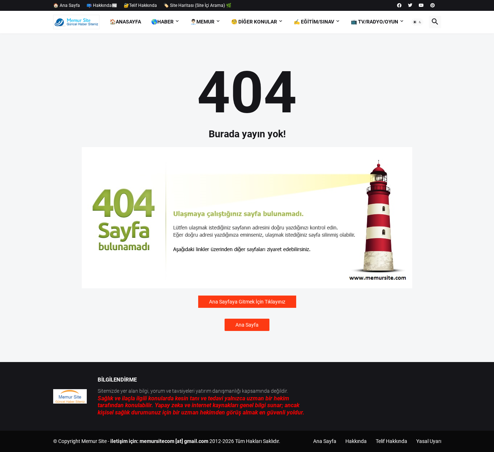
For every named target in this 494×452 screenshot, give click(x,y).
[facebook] (399, 5)
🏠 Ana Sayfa (66, 5)
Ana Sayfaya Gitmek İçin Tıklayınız (247, 302)
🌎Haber (162, 22)
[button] (417, 22)
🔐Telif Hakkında (140, 5)
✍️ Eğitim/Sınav (314, 22)
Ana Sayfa (247, 325)
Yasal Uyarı (428, 441)
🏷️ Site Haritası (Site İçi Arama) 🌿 (197, 5)
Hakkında (356, 441)
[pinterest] (432, 5)
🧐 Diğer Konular (254, 22)
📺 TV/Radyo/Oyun (374, 22)
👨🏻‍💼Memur (202, 22)
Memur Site (94, 441)
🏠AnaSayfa (125, 22)
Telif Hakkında (391, 441)
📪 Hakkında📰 (101, 5)
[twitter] (410, 5)
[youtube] (421, 5)
